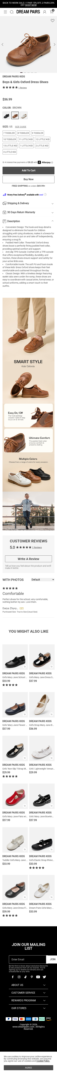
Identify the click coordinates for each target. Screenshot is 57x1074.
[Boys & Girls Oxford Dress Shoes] (6, 115)
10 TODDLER (9, 139)
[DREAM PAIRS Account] (45, 12)
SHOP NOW (31, 5)
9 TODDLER (37, 133)
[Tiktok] (25, 977)
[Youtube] (38, 977)
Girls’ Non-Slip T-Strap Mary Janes (18, 768)
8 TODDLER (23, 133)
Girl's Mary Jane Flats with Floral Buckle (21, 816)
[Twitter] (44, 977)
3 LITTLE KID (9, 152)
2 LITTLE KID (42, 145)
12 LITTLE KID (43, 139)
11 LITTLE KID (26, 139)
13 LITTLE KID (10, 145)
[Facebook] (13, 977)
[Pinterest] (32, 977)
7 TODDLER (9, 133)
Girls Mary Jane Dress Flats (15, 908)
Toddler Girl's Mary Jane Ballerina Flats (21, 860)
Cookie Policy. (43, 1061)
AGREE (28, 1067)
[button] (5, 12)
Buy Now (29, 179)
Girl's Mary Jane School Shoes (17, 677)
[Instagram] (19, 977)
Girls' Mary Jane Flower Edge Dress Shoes (22, 725)
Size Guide (20, 127)
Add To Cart (28, 170)
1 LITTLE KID (26, 145)
